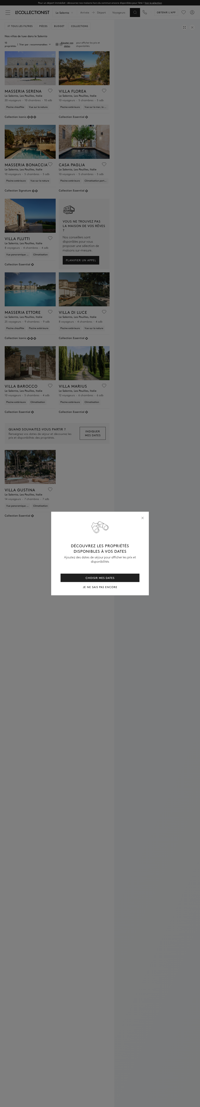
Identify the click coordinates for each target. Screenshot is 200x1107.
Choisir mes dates (100, 578)
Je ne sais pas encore (100, 587)
